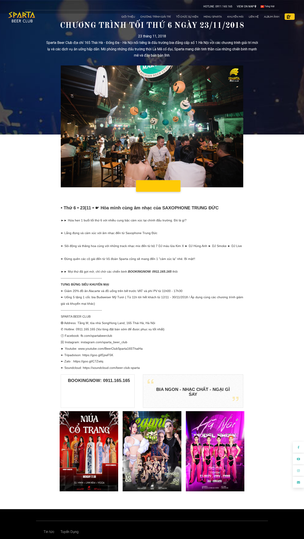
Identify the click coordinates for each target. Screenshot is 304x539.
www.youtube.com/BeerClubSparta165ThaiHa (110, 348)
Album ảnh (271, 16)
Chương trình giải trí (155, 16)
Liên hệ (254, 16)
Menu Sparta (213, 16)
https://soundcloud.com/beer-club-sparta (111, 368)
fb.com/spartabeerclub (96, 335)
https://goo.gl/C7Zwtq (88, 361)
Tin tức (49, 532)
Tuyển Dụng (70, 532)
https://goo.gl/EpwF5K (97, 355)
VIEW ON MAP (246, 6)
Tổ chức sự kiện (187, 16)
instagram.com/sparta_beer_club (104, 342)
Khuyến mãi (235, 16)
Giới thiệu (128, 16)
